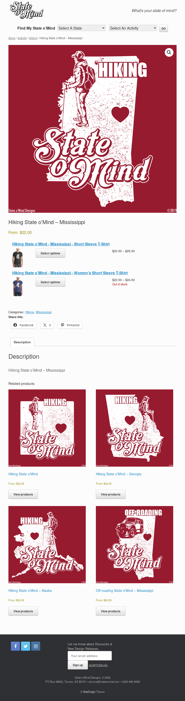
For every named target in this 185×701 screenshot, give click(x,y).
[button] (169, 52)
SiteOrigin (89, 692)
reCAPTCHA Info (98, 665)
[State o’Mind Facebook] (15, 646)
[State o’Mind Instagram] (35, 646)
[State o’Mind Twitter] (25, 646)
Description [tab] (22, 342)
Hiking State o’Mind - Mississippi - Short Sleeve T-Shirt (61, 244)
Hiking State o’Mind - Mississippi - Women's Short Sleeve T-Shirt (70, 272)
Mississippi (44, 312)
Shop (11, 38)
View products (23, 494)
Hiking (33, 38)
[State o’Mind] (53, 11)
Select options (50, 253)
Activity (22, 38)
